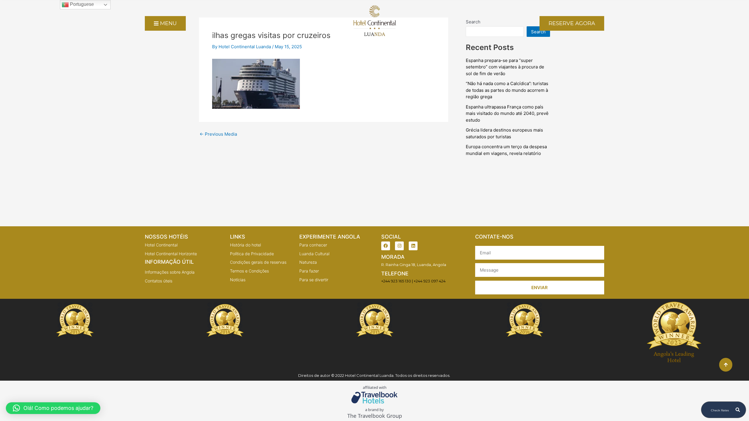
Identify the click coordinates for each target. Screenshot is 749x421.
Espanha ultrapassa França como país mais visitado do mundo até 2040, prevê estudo (507, 113)
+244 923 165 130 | (397, 281)
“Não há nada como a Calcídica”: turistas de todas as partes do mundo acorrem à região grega (507, 90)
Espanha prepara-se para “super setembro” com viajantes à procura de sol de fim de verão (505, 67)
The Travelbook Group (374, 416)
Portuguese (81, 4)
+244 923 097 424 (430, 281)
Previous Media (218, 134)
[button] (53, 408)
